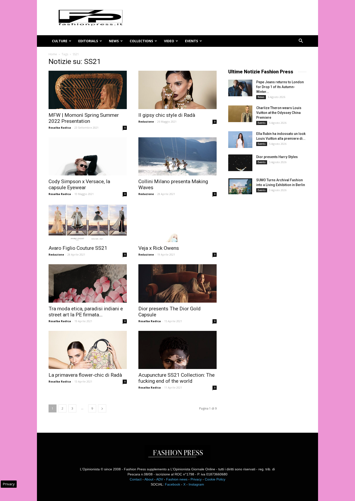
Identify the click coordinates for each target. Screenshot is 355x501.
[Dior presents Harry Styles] (240, 162)
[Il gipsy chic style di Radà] (177, 90)
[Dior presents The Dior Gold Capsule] (177, 283)
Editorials (88, 41)
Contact (136, 479)
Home (53, 54)
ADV (159, 479)
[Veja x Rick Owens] (177, 223)
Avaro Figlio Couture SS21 (78, 248)
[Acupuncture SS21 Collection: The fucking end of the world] (177, 350)
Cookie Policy (215, 479)
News (114, 41)
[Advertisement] (264, 278)
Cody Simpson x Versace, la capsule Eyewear (79, 184)
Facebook (172, 484)
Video (169, 41)
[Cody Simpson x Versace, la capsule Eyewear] (88, 156)
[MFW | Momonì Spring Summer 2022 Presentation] (88, 90)
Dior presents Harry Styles (277, 157)
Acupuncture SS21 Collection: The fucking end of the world (176, 378)
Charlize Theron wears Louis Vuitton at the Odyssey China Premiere (278, 112)
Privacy (196, 479)
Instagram (196, 484)
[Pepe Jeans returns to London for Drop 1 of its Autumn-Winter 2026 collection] (240, 88)
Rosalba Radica (60, 127)
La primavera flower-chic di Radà (85, 375)
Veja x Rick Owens (158, 248)
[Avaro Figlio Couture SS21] (88, 223)
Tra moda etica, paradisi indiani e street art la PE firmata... (86, 312)
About (148, 479)
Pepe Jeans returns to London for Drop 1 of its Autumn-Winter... (280, 87)
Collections (141, 41)
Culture (59, 41)
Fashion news (176, 479)
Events (191, 41)
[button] (300, 41)
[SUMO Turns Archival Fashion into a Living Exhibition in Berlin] (240, 186)
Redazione (146, 121)
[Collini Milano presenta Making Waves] (177, 156)
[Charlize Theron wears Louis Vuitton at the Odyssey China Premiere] (240, 113)
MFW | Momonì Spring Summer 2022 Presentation (84, 118)
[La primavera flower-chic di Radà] (88, 350)
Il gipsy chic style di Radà (166, 115)
